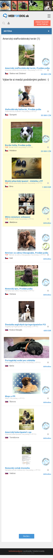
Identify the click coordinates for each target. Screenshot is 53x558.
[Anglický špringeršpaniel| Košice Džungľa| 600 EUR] (47, 5)
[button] (49, 16)
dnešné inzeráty (38, 551)
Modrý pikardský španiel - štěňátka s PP (24, 181)
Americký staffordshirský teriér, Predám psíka (27, 68)
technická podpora (15, 551)
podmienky (28, 551)
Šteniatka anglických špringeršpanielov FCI (25, 324)
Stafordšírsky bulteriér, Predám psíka (23, 109)
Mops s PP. (10, 396)
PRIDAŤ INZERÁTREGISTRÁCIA (42, 23)
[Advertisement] (26, 504)
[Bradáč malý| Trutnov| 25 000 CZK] (14, 5)
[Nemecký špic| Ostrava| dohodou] (23, 5)
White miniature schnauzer (17, 217)
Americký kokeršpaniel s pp (18, 432)
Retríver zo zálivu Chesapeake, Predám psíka (26, 253)
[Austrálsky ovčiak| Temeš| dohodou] (36, 5)
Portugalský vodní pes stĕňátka (20, 360)
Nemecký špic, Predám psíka (18, 289)
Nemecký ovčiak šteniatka (17, 468)
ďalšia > (26, 536)
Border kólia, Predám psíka (18, 145)
